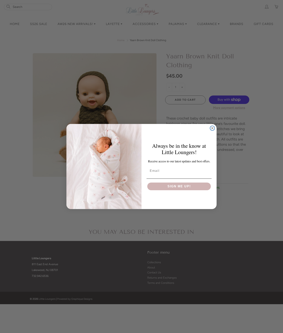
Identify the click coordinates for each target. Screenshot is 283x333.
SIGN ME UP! (179, 186)
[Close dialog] (212, 128)
